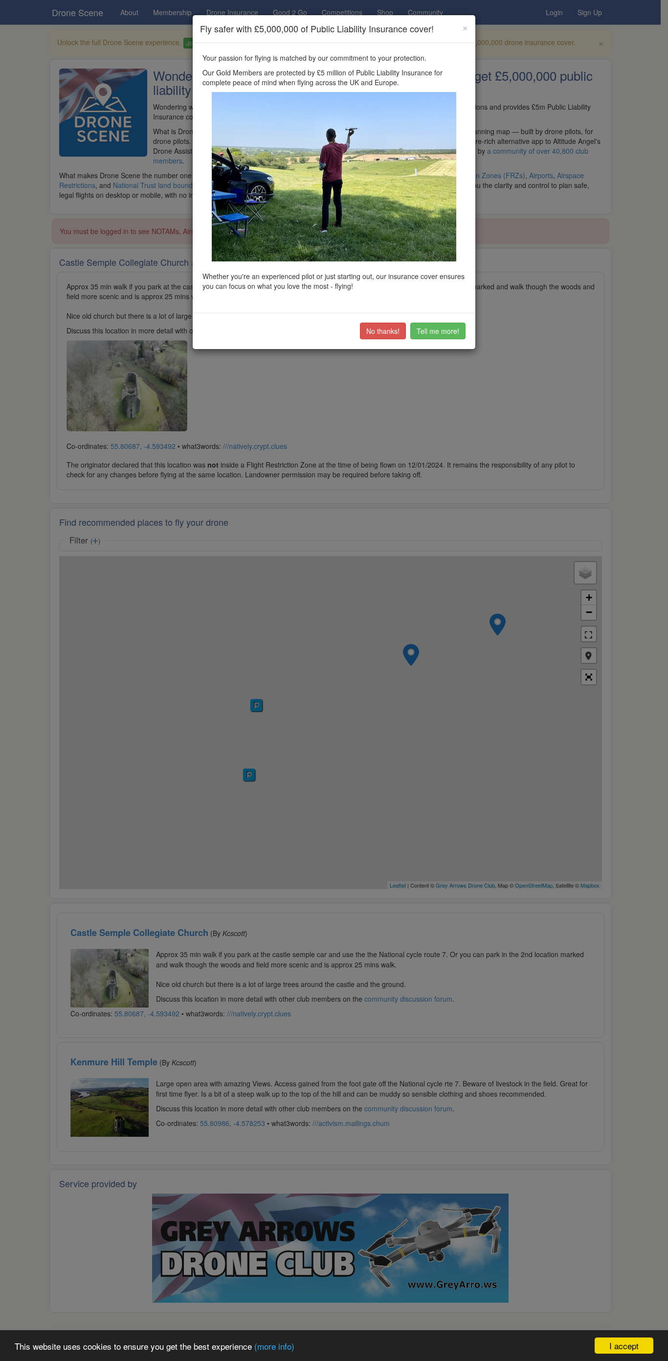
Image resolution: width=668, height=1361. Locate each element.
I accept (624, 1345)
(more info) (274, 1346)
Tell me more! (438, 331)
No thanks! (383, 331)
